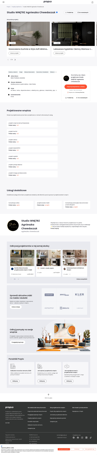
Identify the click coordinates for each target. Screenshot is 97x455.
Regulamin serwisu (10, 435)
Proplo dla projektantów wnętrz (58, 411)
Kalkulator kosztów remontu (35, 425)
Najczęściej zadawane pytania (58, 418)
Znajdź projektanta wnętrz (34, 418)
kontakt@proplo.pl (62, 435)
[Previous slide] (11, 279)
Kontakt (7, 423)
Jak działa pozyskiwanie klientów (58, 415)
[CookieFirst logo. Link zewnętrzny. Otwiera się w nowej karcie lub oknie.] (1, 446)
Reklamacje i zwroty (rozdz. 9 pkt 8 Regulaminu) (13, 440)
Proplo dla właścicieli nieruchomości (37, 411)
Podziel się (70, 12)
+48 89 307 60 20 (61, 437)
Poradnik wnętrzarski (33, 421)
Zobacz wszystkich (82, 279)
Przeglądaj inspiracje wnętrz (35, 415)
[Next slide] (18, 279)
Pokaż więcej (55, 228)
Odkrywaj (15, 381)
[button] (8, 59)
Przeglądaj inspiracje (17, 342)
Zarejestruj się (31, 428)
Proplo (8, 6)
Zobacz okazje (16, 307)
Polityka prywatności (10, 437)
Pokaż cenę (12, 125)
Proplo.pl (7, 411)
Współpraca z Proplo (77, 411)
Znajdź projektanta (17, 6)
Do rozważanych (83, 12)
